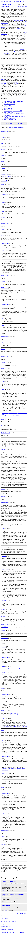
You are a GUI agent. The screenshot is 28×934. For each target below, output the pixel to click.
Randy (3, 143)
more (17, 913)
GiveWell (15, 83)
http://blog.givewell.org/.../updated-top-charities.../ (14, 415)
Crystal (3, 609)
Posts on (5, 890)
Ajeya (3, 281)
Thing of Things (6, 901)
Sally (2, 235)
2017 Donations (8, 108)
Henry (3, 211)
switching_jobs (23, 6)
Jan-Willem (4, 616)
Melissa (3, 844)
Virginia (3, 496)
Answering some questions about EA (13, 111)
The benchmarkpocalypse (8, 881)
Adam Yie (3, 155)
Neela (2, 688)
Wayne (3, 342)
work (26, 7)
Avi (3, 382)
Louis (3, 666)
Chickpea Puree (7, 123)
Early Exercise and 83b (9, 104)
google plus (11, 127)
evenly (22, 49)
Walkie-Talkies (4, 918)
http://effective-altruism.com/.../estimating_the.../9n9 (10, 714)
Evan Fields (5, 910)
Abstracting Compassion (7, 929)
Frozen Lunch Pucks (9, 105)
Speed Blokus (21, 123)
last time (19, 96)
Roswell (4, 556)
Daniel (3, 184)
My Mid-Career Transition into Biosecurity (14, 116)
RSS (13, 1)
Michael (3, 449)
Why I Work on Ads (6, 926)
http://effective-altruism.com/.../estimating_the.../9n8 (14, 726)
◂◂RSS (17, 1)
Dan (3, 137)
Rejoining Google (8, 106)
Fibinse (3, 489)
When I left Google (8, 112)
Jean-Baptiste (5, 773)
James (3, 362)
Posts (10, 1)
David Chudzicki (5, 433)
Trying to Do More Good (10, 119)
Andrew (3, 217)
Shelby (3, 630)
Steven (3, 863)
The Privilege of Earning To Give (9, 921)
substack (21, 127)
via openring (23, 913)
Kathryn (4, 836)
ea (18, 6)
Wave (18, 28)
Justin (3, 168)
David (2, 787)
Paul (2, 425)
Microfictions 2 (6, 905)
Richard (3, 349)
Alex (3, 229)
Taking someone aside (6, 924)
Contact (22, 1)
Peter (3, 718)
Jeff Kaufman (4, 1)
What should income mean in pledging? (13, 101)
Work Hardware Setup (9, 102)
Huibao (3, 149)
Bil (2, 740)
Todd (3, 296)
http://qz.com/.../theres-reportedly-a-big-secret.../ (13, 668)
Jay (3, 439)
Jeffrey (3, 419)
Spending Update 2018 (9, 109)
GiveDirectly (4, 82)
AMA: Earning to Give (9, 118)
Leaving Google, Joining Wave (6, 5)
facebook (16, 127)
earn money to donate (19, 20)
